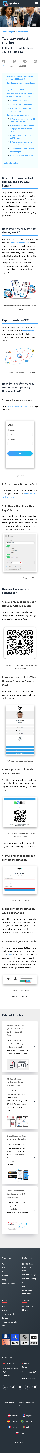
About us (5, 1306)
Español (14, 1421)
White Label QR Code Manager (28, 1291)
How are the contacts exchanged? (20, 115)
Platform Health (8, 1283)
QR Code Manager (29, 1274)
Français (15, 1427)
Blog (4, 1279)
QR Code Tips (27, 1306)
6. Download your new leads (21, 155)
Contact (5, 1275)
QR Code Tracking (29, 1278)
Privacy (5, 1318)
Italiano (29, 1427)
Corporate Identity (9, 1322)
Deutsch (15, 1415)
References (6, 1268)
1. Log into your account (20, 100)
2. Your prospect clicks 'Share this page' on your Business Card (22, 128)
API (10, 954)
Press (4, 1272)
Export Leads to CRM (15, 89)
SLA (3, 1326)
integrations (28, 330)
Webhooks (26, 1286)
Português (28, 1421)
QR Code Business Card (29, 1269)
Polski (21, 1433)
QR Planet (14, 3)
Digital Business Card (19, 242)
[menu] (36, 3)
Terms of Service (8, 1314)
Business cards (22, 31)
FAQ (26, 1310)
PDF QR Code (27, 1264)
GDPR (4, 1310)
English (29, 1415)
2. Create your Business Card (21, 104)
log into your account (18, 406)
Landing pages (8, 31)
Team (4, 1264)
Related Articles (11, 163)
